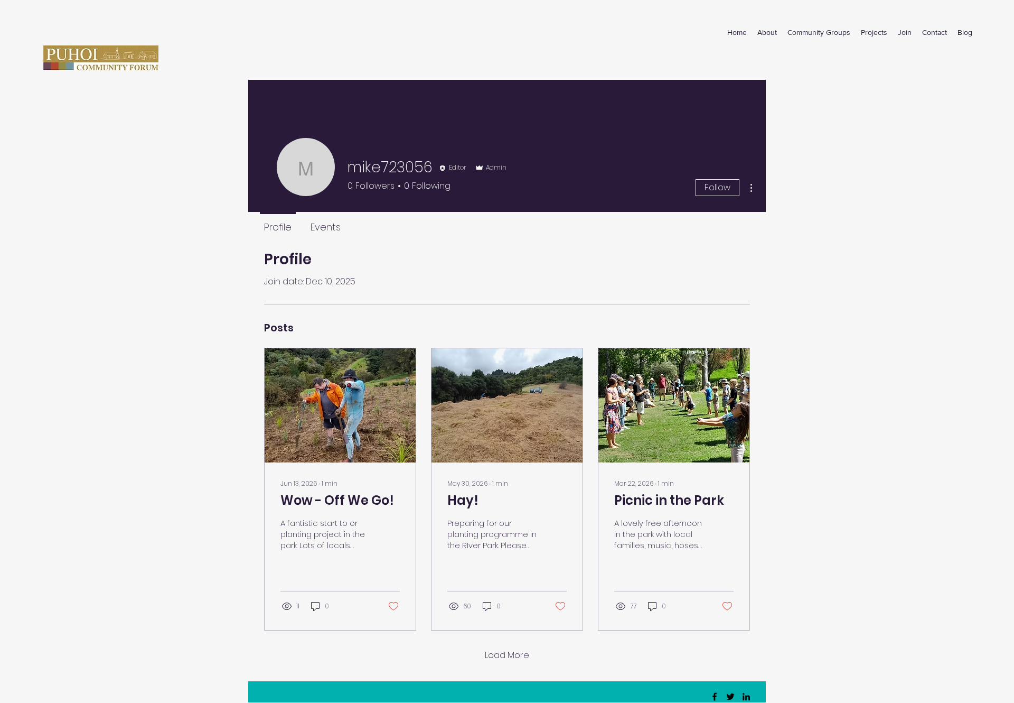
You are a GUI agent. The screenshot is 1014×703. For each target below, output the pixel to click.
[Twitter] (730, 696)
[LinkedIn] (746, 696)
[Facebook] (714, 696)
